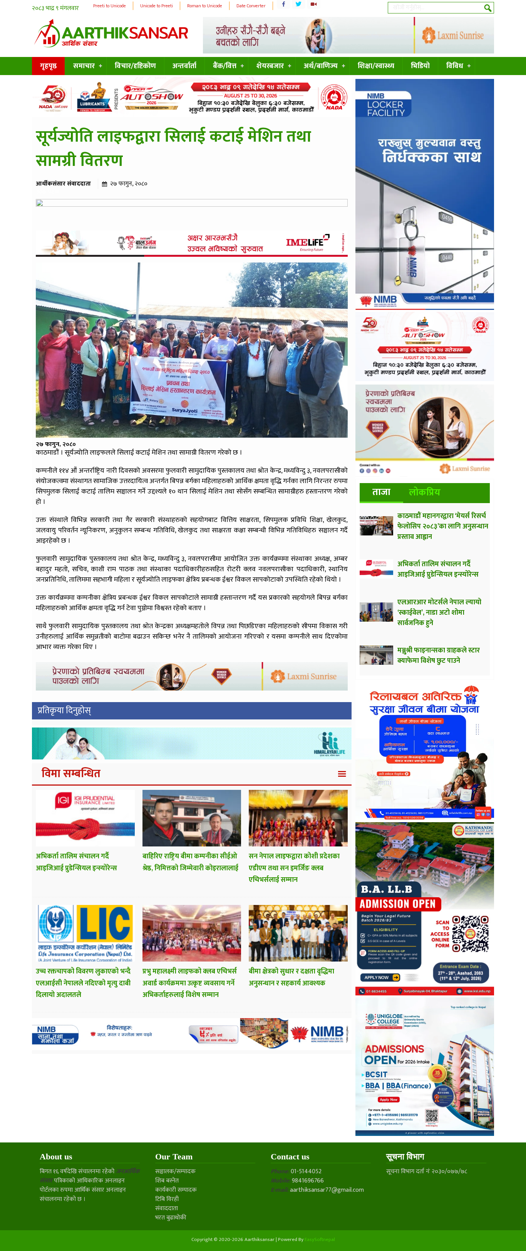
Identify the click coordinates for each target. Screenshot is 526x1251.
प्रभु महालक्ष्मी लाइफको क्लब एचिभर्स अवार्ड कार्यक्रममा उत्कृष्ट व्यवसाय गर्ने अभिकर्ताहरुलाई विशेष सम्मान (189, 983)
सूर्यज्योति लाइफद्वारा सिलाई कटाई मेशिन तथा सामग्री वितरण (173, 149)
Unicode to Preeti (156, 6)
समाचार (84, 66)
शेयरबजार (270, 66)
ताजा (381, 492)
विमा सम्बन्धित (71, 773)
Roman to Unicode (204, 6)
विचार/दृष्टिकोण (135, 66)
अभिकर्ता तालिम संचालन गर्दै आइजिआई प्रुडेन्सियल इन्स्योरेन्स (76, 862)
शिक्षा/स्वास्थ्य (376, 66)
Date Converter (251, 6)
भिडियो (420, 66)
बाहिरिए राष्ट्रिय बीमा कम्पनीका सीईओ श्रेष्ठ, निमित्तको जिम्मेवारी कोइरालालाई (190, 862)
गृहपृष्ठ (48, 66)
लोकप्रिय (425, 492)
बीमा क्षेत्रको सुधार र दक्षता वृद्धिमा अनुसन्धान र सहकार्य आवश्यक (291, 977)
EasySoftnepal (320, 1239)
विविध (454, 66)
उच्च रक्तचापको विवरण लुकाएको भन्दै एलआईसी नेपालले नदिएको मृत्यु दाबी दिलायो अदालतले (83, 983)
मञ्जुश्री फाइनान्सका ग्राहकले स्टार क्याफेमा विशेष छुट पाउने (438, 656)
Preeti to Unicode (109, 6)
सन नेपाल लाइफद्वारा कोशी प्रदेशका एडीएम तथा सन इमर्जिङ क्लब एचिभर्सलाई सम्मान (294, 868)
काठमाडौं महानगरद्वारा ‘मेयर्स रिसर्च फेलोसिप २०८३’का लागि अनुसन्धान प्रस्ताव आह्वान (442, 526)
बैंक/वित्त (224, 66)
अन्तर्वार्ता (184, 66)
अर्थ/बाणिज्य (321, 66)
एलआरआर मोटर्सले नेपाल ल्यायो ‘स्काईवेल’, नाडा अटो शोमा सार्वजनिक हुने (439, 613)
